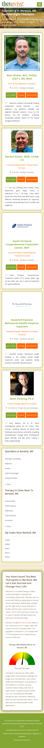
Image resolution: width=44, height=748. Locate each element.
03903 (7, 557)
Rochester (9, 520)
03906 (7, 540)
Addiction (8, 463)
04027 (7, 548)
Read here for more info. (22, 740)
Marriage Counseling (13, 459)
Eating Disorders (11, 478)
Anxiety (7, 468)
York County (26, 622)
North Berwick (10, 506)
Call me (21, 95)
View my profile (32, 95)
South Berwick (10, 515)
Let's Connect (11, 95)
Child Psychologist (12, 473)
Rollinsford (9, 511)
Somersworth (10, 501)
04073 (7, 553)
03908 (7, 544)
